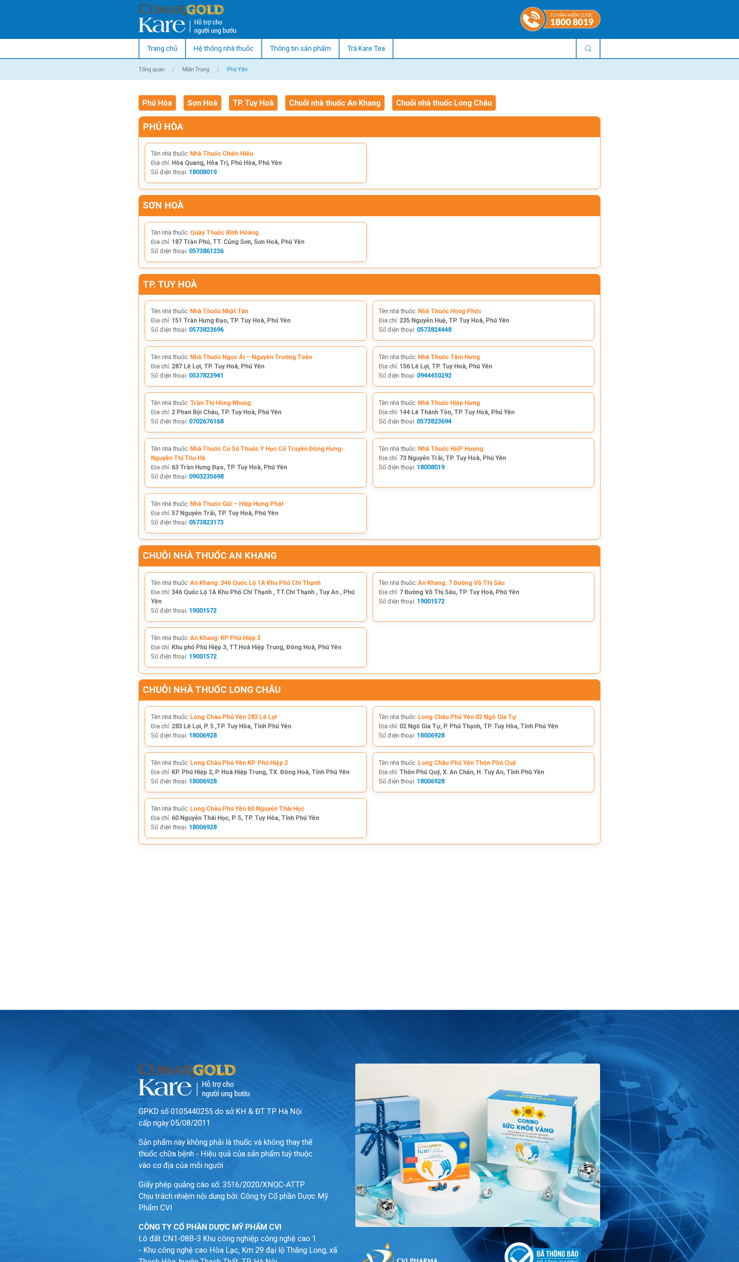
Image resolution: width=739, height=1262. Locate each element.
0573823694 (434, 421)
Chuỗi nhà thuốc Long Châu (444, 103)
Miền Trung (195, 69)
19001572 (203, 610)
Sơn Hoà (202, 103)
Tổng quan (152, 69)
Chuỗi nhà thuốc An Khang (335, 103)
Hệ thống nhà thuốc (224, 48)
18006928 (203, 735)
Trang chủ (162, 48)
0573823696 (206, 329)
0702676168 (206, 421)
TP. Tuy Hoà (253, 103)
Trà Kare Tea (366, 48)
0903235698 (206, 476)
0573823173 (206, 522)
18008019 (203, 172)
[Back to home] (187, 19)
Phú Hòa (157, 103)
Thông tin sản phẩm (300, 48)
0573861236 (206, 251)
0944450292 (434, 375)
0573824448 (434, 329)
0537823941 (206, 375)
